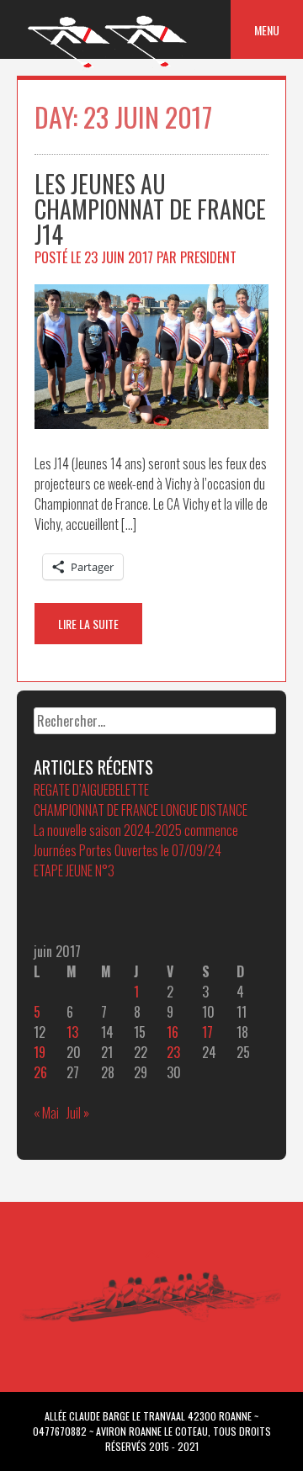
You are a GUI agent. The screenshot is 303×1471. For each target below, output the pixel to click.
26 (40, 1072)
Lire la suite (88, 623)
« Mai (46, 1113)
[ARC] (108, 66)
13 (72, 1032)
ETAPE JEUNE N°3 (74, 870)
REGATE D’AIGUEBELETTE (91, 790)
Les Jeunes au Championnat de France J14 (150, 209)
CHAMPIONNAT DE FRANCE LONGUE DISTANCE (140, 810)
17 (207, 1032)
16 (172, 1032)
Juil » (77, 1113)
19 (39, 1052)
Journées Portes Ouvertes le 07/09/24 (127, 850)
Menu (266, 30)
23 (173, 1052)
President (208, 257)
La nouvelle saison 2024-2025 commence (136, 830)
